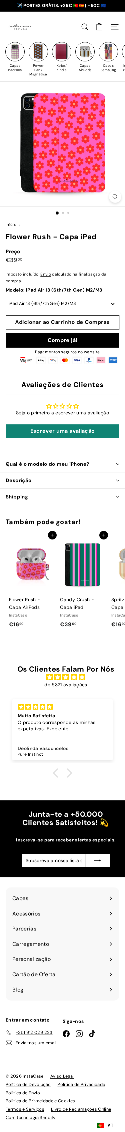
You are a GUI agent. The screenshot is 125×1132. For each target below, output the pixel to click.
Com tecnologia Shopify (31, 1117)
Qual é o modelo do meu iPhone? (47, 464)
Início (11, 224)
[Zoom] (115, 197)
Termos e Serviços (25, 1109)
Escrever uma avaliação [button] (62, 430)
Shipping (17, 496)
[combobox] (105, 1125)
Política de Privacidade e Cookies (40, 1101)
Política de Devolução (28, 1084)
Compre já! (63, 340)
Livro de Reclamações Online (81, 1109)
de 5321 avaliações (65, 685)
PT (110, 1125)
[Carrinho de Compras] (99, 27)
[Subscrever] (98, 860)
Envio (45, 274)
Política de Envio (23, 1093)
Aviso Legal (62, 1076)
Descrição (18, 480)
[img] (65, 677)
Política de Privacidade (81, 1084)
